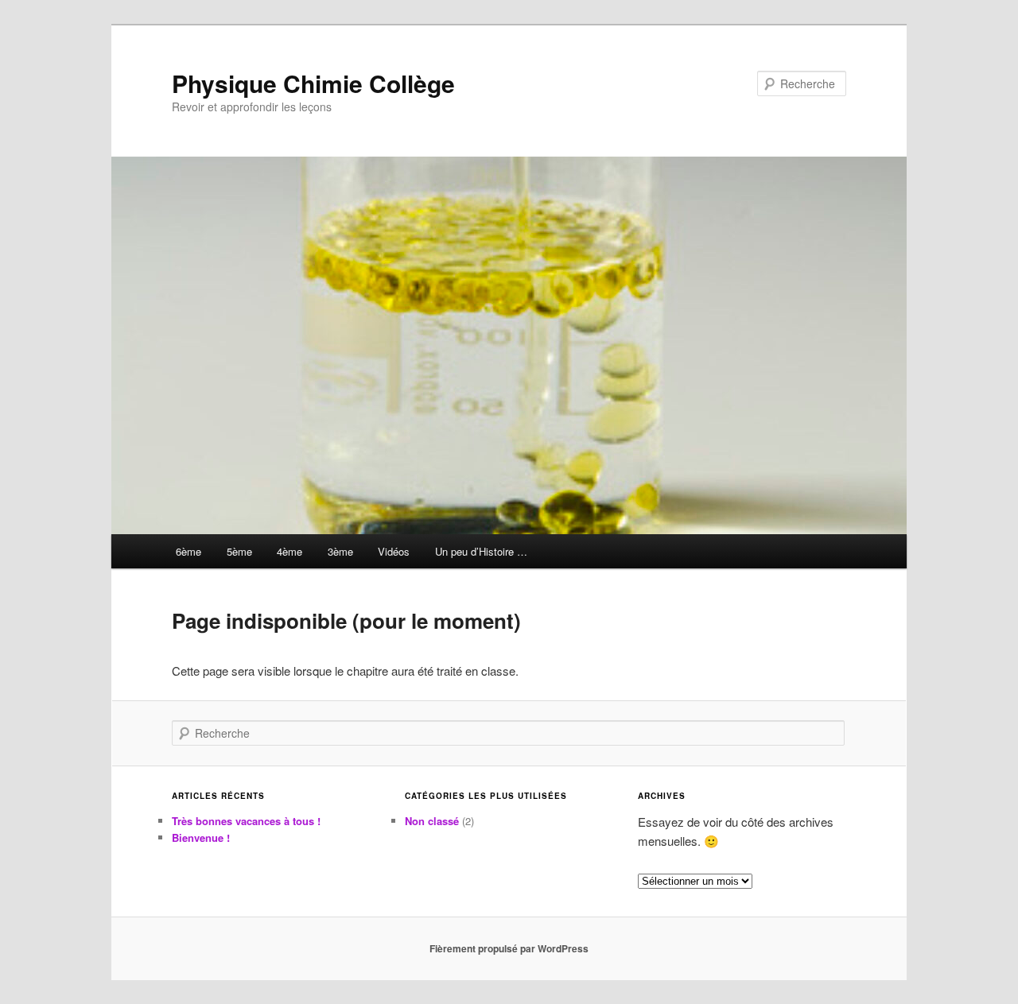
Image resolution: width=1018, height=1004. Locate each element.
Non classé (432, 820)
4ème (289, 551)
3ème (340, 551)
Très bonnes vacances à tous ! (246, 820)
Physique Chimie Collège (313, 83)
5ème (239, 551)
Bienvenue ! (201, 837)
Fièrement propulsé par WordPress (509, 948)
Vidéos (394, 551)
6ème (188, 551)
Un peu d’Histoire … (481, 551)
